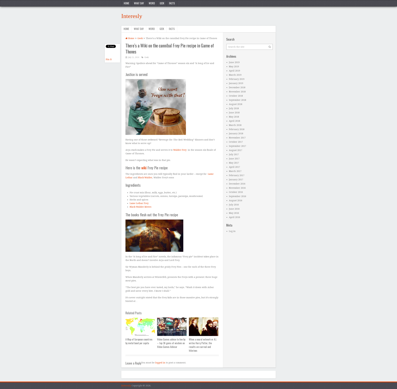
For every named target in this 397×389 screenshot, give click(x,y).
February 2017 (236, 175)
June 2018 (234, 112)
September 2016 (237, 196)
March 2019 (235, 75)
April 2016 (234, 217)
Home (126, 3)
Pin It (109, 59)
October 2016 (236, 192)
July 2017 (234, 154)
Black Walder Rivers (140, 207)
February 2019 (236, 79)
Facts (172, 3)
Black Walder (145, 177)
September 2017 (237, 146)
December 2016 (237, 183)
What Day (139, 3)
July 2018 (234, 108)
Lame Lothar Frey (139, 203)
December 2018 (237, 87)
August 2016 (235, 200)
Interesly (131, 16)
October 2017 (236, 142)
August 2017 (235, 150)
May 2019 (234, 66)
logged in (160, 362)
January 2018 (236, 133)
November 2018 (237, 91)
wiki (144, 167)
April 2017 (234, 167)
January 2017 (236, 179)
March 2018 (235, 125)
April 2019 (234, 70)
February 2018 (236, 129)
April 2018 (234, 121)
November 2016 (237, 188)
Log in (232, 231)
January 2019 (236, 83)
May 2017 (234, 163)
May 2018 (234, 117)
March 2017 (235, 171)
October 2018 (236, 96)
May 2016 (234, 213)
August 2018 (235, 104)
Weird (152, 3)
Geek (162, 3)
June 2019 (234, 62)
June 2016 (234, 209)
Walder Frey (180, 150)
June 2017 (234, 158)
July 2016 (234, 204)
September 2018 (237, 100)
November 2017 (237, 137)
